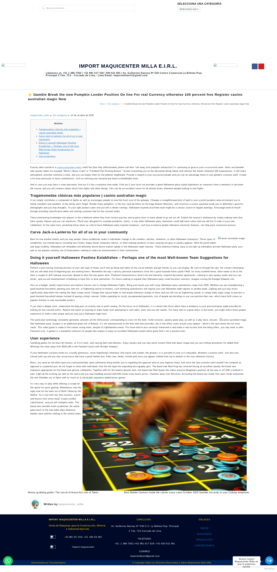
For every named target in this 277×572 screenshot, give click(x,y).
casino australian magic (69, 167)
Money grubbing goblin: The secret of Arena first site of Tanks (63, 492)
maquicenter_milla (39, 115)
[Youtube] (261, 66)
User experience (47, 156)
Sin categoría (60, 115)
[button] (8, 561)
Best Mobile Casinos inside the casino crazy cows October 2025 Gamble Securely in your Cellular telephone (186, 492)
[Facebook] (255, 66)
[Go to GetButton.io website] (269, 569)
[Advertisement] (138, 38)
